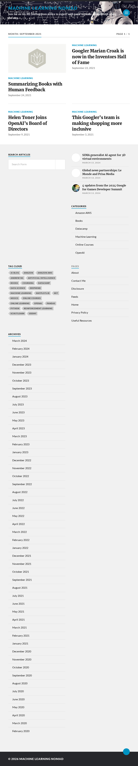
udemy (32, 313)
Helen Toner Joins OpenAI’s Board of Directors (27, 123)
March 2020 (19, 723)
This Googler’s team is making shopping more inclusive (97, 123)
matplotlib (42, 293)
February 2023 (20, 444)
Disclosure (77, 288)
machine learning (21, 293)
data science (18, 288)
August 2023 (19, 396)
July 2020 (18, 691)
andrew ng (17, 278)
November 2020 (21, 659)
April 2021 (18, 619)
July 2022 (18, 500)
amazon (28, 273)
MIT (56, 293)
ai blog (15, 273)
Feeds (74, 297)
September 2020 (22, 675)
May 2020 (18, 707)
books (14, 283)
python (15, 308)
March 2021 (19, 627)
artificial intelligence (41, 278)
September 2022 (22, 484)
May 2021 (18, 611)
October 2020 (20, 667)
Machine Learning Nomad (42, 8)
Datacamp (81, 228)
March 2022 (19, 532)
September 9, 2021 (19, 134)
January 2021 (20, 643)
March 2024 (19, 341)
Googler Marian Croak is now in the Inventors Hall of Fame (99, 56)
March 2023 (19, 436)
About (75, 272)
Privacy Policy (79, 312)
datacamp (44, 283)
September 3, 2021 (83, 134)
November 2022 (21, 468)
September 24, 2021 (19, 95)
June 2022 (18, 508)
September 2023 (22, 388)
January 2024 (20, 356)
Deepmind (35, 288)
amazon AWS (45, 273)
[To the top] (126, 751)
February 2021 (20, 635)
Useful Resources (81, 320)
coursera (28, 283)
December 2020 (21, 651)
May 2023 (18, 420)
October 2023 (20, 380)
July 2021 (18, 596)
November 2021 (21, 564)
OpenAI (79, 252)
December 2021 (21, 556)
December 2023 (21, 364)
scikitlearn (17, 313)
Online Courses (84, 244)
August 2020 (19, 683)
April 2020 (18, 715)
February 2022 (20, 540)
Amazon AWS (83, 213)
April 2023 (18, 428)
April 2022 (18, 524)
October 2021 (20, 572)
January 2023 (20, 452)
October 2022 (20, 476)
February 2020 (20, 731)
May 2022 (18, 516)
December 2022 (21, 460)
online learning (20, 303)
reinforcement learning (38, 308)
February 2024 (20, 348)
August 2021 (19, 587)
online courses (32, 298)
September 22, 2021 (83, 67)
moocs (14, 298)
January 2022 (20, 548)
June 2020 (18, 699)
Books (79, 221)
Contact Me (78, 281)
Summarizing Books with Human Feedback (35, 86)
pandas (51, 303)
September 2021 (22, 580)
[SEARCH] (60, 164)
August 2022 (19, 492)
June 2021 (18, 603)
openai (38, 303)
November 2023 (21, 372)
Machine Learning (20, 78)
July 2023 (18, 404)
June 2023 (18, 412)
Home (74, 304)
